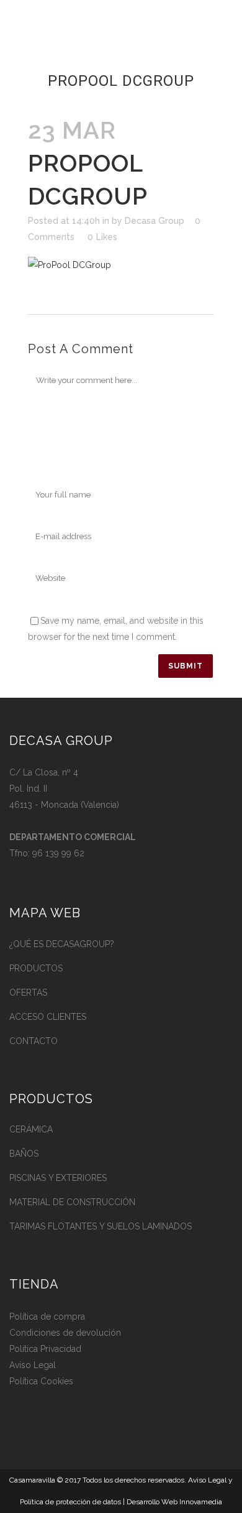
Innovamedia (200, 1501)
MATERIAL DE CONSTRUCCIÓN (72, 1202)
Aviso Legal (32, 1365)
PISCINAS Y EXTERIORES (58, 1178)
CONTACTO (33, 1041)
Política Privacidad (45, 1349)
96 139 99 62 (58, 853)
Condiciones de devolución (65, 1333)
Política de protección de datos (70, 1501)
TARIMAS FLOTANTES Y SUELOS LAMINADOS (100, 1226)
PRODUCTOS (36, 968)
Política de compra (47, 1316)
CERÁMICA (31, 1129)
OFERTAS (28, 992)
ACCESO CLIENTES (47, 1017)
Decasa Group (154, 221)
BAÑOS (23, 1154)
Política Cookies (41, 1381)
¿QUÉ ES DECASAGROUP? (61, 944)
